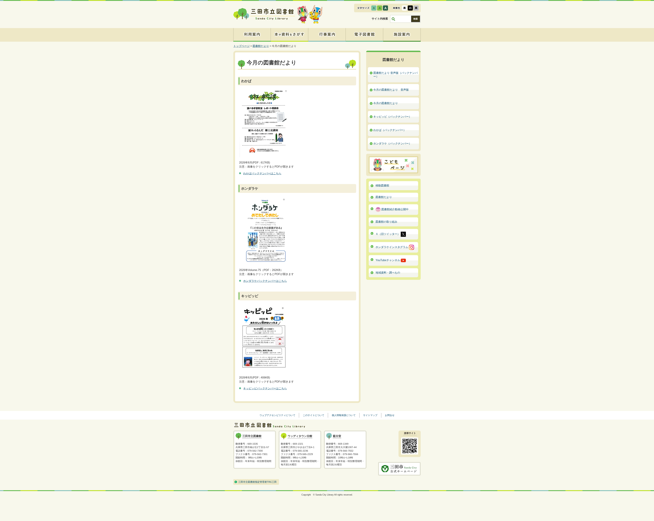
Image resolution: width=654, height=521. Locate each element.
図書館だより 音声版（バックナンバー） (395, 74)
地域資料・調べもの (388, 272)
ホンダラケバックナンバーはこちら (265, 280)
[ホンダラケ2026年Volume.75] (263, 230)
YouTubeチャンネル (388, 260)
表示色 (396, 8)
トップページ (241, 46)
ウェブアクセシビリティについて (277, 415)
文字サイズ (363, 8)
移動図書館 (382, 185)
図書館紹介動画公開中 (395, 209)
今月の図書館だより (385, 103)
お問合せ (389, 415)
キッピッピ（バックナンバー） (392, 116)
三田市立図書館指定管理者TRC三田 (257, 482)
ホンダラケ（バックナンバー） (392, 143)
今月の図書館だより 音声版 (391, 89)
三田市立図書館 (264, 14)
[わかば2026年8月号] (263, 123)
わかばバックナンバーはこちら (262, 173)
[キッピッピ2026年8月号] (263, 338)
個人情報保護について (344, 415)
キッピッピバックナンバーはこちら (265, 388)
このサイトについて (313, 415)
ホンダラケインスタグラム (392, 247)
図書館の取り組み (386, 221)
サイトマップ (370, 415)
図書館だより (261, 46)
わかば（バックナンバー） (389, 130)
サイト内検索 (380, 18)
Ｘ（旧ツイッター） (388, 234)
